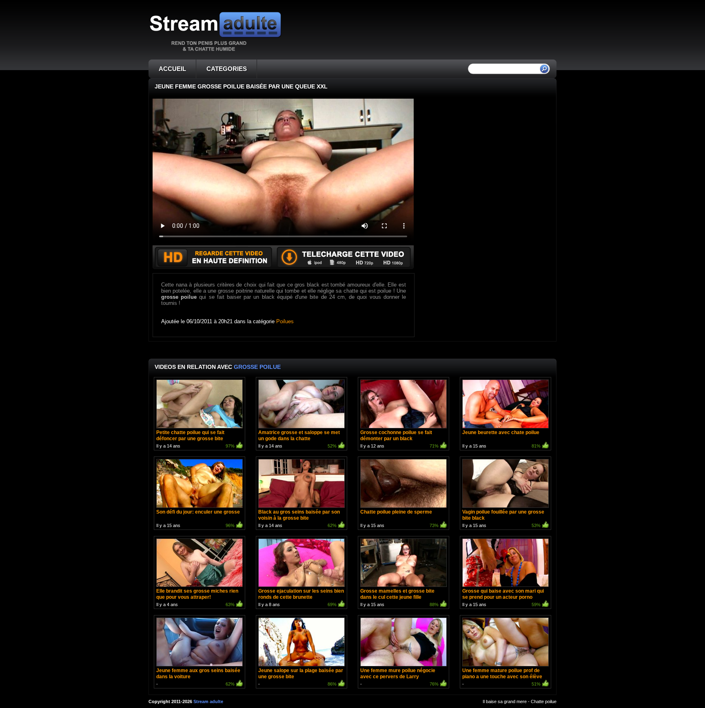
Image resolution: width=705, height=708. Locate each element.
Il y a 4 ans (197, 597)
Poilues (285, 321)
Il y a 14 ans (195, 439)
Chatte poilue (543, 701)
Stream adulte (208, 701)
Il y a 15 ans (501, 439)
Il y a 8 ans (301, 597)
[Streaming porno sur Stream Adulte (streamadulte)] (215, 51)
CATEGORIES (226, 68)
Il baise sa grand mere (505, 701)
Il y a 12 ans (399, 439)
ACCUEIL (172, 68)
